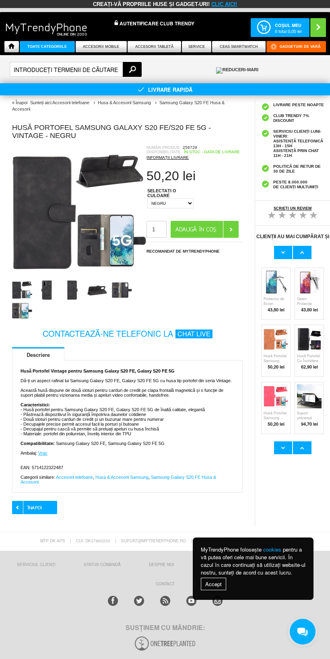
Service (196, 47)
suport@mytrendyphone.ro (153, 541)
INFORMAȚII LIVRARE (167, 157)
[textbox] (76, 69)
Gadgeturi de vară (300, 47)
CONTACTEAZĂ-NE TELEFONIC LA (126, 333)
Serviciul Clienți (36, 564)
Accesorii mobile (101, 47)
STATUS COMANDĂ (102, 564)
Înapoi (21, 102)
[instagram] (217, 601)
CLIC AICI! (224, 4)
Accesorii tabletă (154, 47)
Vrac (42, 453)
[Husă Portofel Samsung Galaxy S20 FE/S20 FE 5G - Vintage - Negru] (79, 277)
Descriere (38, 354)
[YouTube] (191, 601)
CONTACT (165, 584)
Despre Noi (161, 564)
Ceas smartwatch (239, 47)
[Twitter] (139, 601)
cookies (272, 549)
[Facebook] (113, 601)
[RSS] (165, 601)
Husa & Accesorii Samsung (121, 477)
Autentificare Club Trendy (156, 23)
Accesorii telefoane (74, 477)
